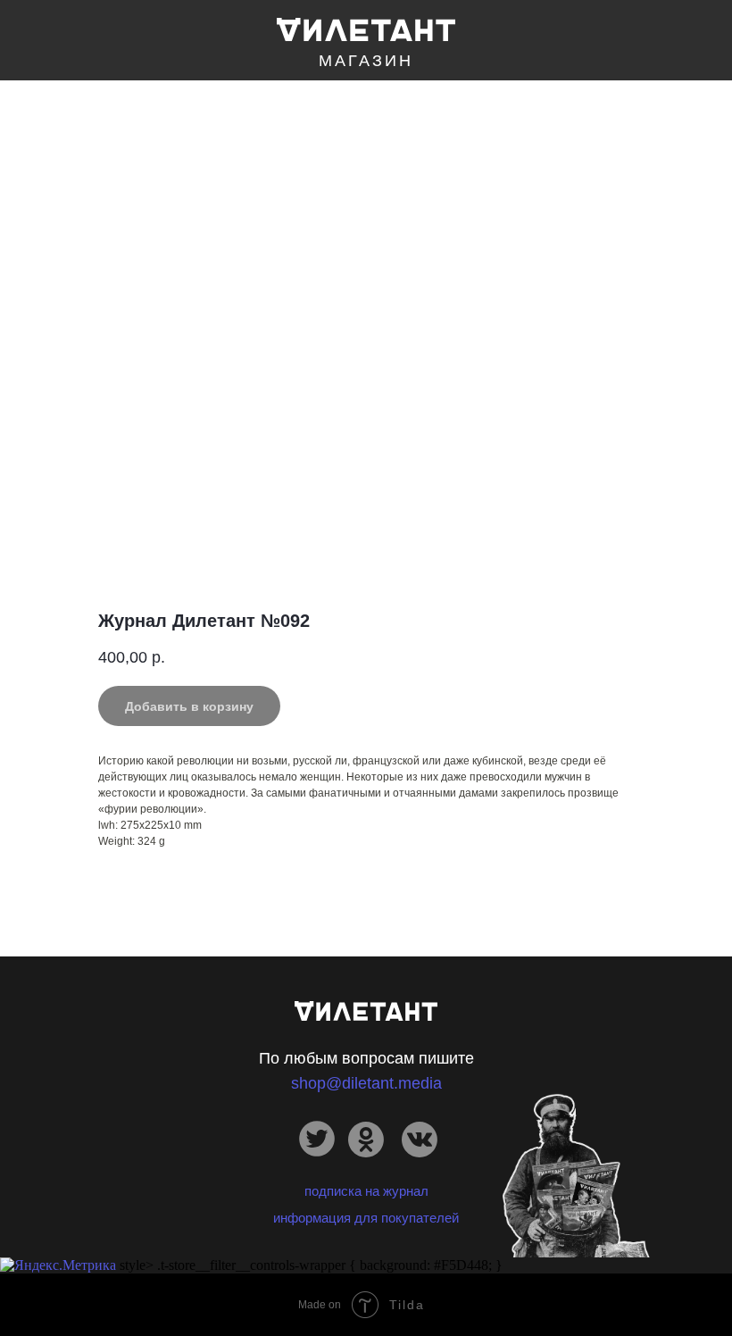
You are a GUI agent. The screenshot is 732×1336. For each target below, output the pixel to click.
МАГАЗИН (366, 61)
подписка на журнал (366, 1190)
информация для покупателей (366, 1217)
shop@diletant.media (366, 1083)
